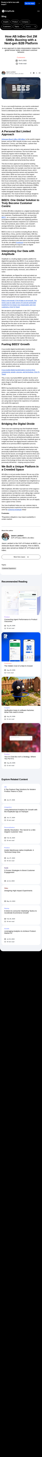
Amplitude (19, 242)
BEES (4, 217)
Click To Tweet (14, 307)
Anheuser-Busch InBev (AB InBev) (13, 139)
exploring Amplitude (15, 509)
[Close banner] (39, 3)
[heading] (12, 3)
